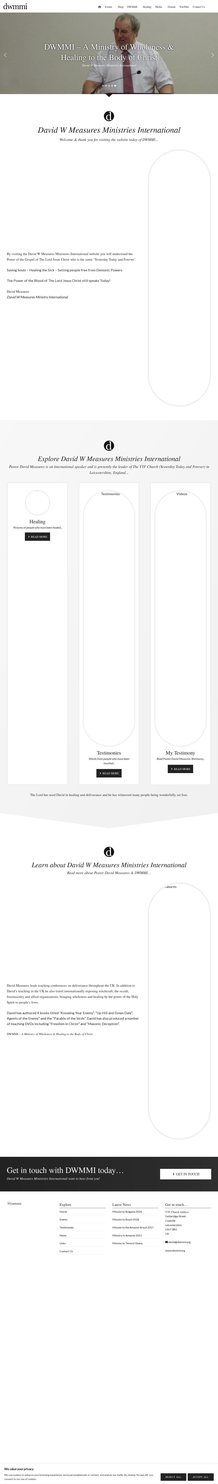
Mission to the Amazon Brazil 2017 (132, 1227)
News (63, 1235)
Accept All (201, 1477)
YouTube (184, 6)
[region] (109, 1474)
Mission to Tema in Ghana (127, 1243)
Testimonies (67, 1227)
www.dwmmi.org (175, 1250)
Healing (147, 6)
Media (158, 6)
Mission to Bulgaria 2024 (127, 1211)
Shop (120, 6)
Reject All (173, 1477)
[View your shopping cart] (212, 7)
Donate (172, 6)
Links (63, 1243)
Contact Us (199, 6)
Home (63, 1211)
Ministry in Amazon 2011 (127, 1235)
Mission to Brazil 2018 (125, 1219)
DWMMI (132, 6)
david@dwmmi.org (179, 1242)
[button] (5, 55)
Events (108, 6)
